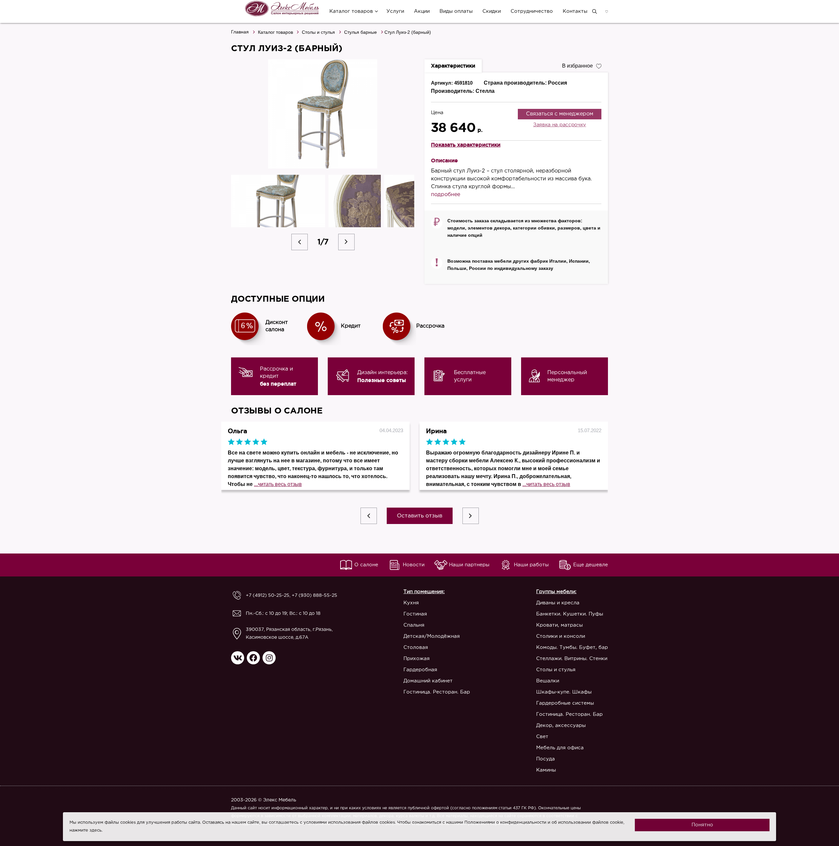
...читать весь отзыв (278, 484)
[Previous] (299, 242)
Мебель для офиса (560, 748)
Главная (240, 31)
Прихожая (416, 658)
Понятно (702, 825)
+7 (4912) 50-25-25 (267, 595)
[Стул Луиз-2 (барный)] (323, 114)
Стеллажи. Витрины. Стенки (571, 658)
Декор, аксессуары (561, 725)
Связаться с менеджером (559, 113)
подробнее (445, 194)
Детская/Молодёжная (431, 636)
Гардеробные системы (565, 703)
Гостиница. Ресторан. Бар (436, 692)
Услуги (395, 11)
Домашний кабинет (428, 681)
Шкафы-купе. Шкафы (564, 692)
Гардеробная (420, 670)
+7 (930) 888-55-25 (314, 595)
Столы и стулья (318, 32)
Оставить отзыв (419, 516)
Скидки (491, 11)
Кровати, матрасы (559, 625)
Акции (422, 11)
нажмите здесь (85, 830)
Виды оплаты (456, 11)
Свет (542, 737)
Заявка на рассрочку (559, 125)
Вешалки (547, 681)
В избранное (577, 66)
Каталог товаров (351, 11)
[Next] (346, 242)
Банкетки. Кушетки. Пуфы (569, 614)
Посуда (545, 759)
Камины (546, 770)
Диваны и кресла (557, 603)
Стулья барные (360, 32)
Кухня (411, 603)
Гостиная (415, 614)
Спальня (413, 625)
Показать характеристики (465, 145)
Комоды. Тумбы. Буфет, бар (572, 647)
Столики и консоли (560, 636)
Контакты (575, 11)
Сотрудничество (532, 11)
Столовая (415, 647)
